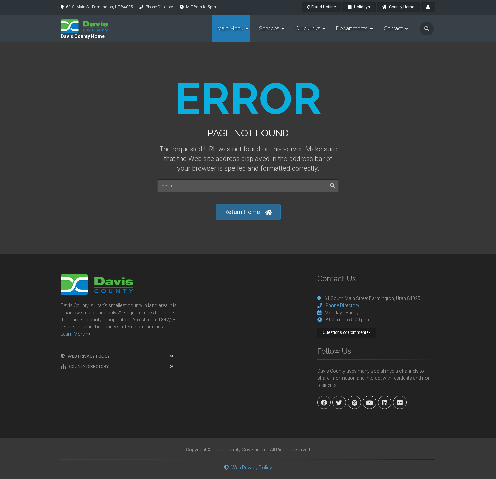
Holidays (361, 7)
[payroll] (428, 7)
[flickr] (400, 402)
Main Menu (230, 28)
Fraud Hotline (323, 7)
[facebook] (324, 402)
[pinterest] (354, 402)
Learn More (73, 334)
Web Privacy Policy (89, 356)
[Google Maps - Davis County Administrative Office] (248, 324)
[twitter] (339, 402)
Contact (393, 28)
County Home (401, 7)
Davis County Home (83, 36)
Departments (352, 28)
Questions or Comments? (346, 332)
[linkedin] (384, 402)
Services (269, 28)
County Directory (89, 366)
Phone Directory (159, 7)
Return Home (242, 211)
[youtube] (369, 402)
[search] (427, 28)
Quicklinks (307, 28)
